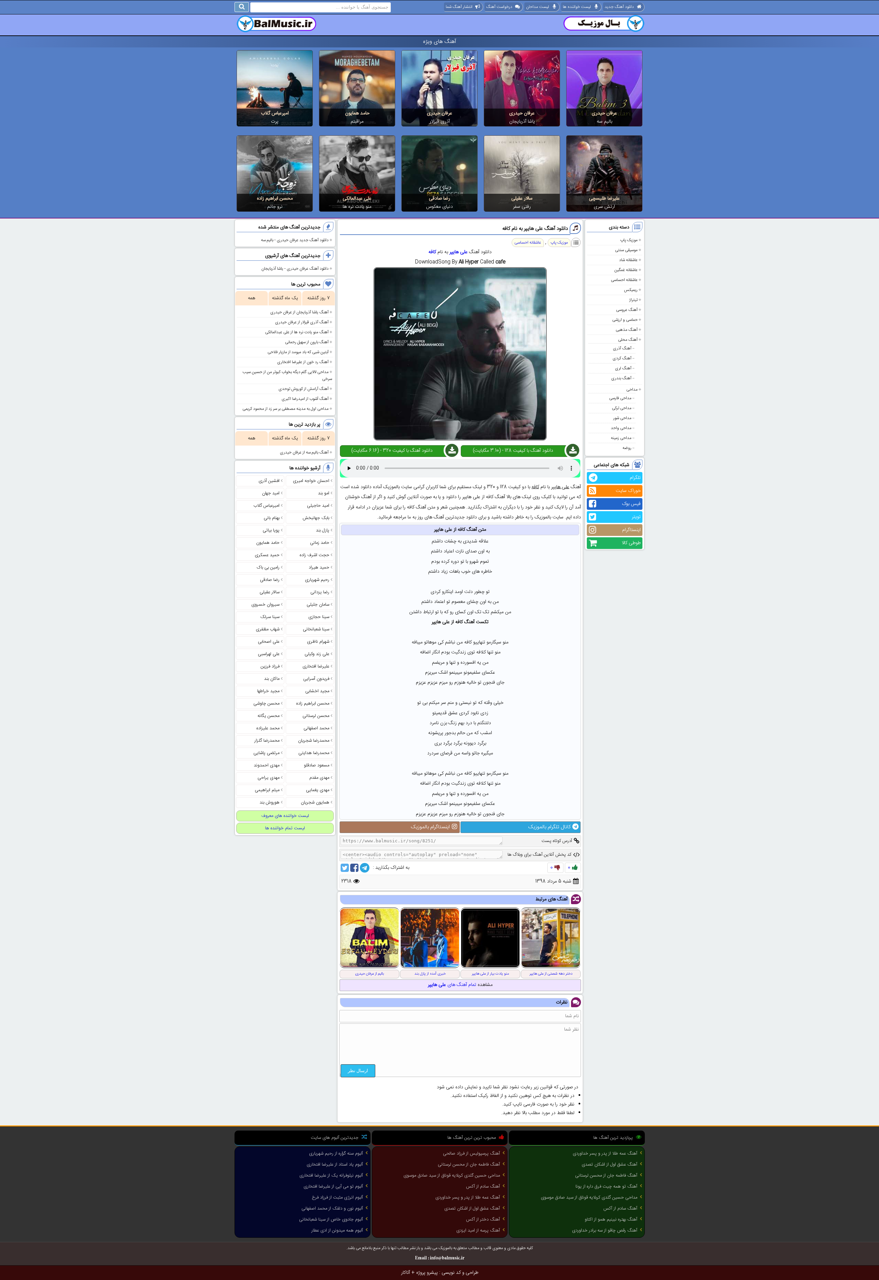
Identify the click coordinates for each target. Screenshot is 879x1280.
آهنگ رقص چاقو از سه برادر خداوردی (604, 1230)
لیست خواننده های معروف (285, 816)
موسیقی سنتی (626, 250)
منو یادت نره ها (357, 207)
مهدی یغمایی (317, 790)
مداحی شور (622, 418)
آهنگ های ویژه (439, 41)
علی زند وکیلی (317, 654)
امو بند (323, 493)
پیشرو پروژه (427, 1273)
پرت (274, 121)
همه (251, 298)
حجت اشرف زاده (314, 555)
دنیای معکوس (439, 207)
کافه (432, 252)
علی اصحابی (268, 641)
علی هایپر (458, 252)
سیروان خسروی (265, 604)
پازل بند (322, 530)
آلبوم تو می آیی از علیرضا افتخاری (333, 1186)
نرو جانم (275, 207)
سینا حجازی (318, 617)
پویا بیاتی (271, 530)
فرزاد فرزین (270, 666)
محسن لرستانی (315, 716)
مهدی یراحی (268, 778)
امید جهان (270, 493)
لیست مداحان (537, 6)
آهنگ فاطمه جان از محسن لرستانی (606, 1175)
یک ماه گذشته (285, 298)
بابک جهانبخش (315, 518)
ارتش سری (604, 207)
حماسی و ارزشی (625, 319)
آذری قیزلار (440, 121)
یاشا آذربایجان (522, 121)
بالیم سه (604, 121)
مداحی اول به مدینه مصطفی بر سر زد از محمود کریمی (285, 408)
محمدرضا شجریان (313, 740)
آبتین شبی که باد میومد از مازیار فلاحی (298, 352)
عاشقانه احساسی (624, 280)
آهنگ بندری (621, 378)
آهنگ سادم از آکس (620, 1208)
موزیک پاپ (629, 240)
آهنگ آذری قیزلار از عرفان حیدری (302, 322)
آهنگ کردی (622, 358)
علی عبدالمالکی (357, 198)
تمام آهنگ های (452, 985)
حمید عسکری (267, 555)
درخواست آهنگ (499, 6)
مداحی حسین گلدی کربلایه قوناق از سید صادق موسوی (589, 1197)
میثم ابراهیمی (267, 790)
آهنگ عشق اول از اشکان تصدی (609, 1164)
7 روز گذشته (318, 298)
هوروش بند (269, 802)
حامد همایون (357, 113)
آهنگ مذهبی (627, 329)
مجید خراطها (268, 691)
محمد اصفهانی (316, 728)
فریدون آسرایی (316, 679)
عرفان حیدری (604, 113)
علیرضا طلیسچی (604, 198)
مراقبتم (357, 121)
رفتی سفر (522, 207)
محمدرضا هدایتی (313, 753)
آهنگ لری (623, 368)
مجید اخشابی (317, 691)
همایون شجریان (315, 802)
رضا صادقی (439, 198)
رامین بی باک (268, 567)
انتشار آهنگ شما (459, 6)
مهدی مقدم (319, 778)
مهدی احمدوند (266, 765)
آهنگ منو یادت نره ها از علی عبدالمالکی (297, 332)
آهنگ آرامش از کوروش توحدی (303, 388)
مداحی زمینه (621, 438)
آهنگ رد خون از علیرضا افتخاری (303, 362)
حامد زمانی (319, 543)
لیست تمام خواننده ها (285, 828)
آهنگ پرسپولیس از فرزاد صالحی (471, 1153)
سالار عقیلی (522, 198)
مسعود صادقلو (316, 765)
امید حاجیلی (318, 505)
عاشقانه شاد (628, 260)
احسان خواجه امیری (311, 481)
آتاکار (405, 1273)
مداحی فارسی (620, 398)
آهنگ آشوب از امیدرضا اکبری (305, 398)
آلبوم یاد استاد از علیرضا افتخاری (335, 1164)
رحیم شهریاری (317, 580)
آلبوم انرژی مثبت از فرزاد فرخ (337, 1197)
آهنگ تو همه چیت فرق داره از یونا (606, 1186)
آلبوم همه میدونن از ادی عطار (337, 1230)
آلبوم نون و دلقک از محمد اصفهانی (332, 1208)
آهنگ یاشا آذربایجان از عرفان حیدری (299, 312)
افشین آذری (269, 481)
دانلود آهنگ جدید (619, 6)
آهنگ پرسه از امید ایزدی (478, 1230)
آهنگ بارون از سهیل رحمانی (307, 342)
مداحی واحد (621, 428)
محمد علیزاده (267, 728)
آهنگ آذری (622, 348)
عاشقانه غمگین (626, 270)
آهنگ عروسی (627, 309)
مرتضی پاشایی (266, 753)
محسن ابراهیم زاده (275, 198)
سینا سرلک (269, 617)
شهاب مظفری (267, 629)
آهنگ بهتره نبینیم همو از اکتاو (611, 1219)
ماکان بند (271, 679)
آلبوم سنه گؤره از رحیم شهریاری (336, 1153)
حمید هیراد (319, 567)
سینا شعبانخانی (316, 629)
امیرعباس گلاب (275, 113)
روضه (627, 448)
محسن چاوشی (266, 703)
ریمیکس (631, 290)
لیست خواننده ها (577, 6)
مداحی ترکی (621, 408)
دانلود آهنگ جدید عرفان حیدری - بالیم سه (295, 240)
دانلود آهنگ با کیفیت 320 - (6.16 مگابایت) (392, 451)
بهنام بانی (271, 518)
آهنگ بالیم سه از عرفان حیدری (304, 452)
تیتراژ (633, 299)
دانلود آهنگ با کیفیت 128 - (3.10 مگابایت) (513, 451)
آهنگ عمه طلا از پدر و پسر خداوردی (605, 1153)
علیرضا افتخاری (315, 666)
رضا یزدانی (319, 592)
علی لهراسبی (268, 654)
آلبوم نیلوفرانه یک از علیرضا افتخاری (331, 1175)
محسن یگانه (268, 716)
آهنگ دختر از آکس (483, 1219)
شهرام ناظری (318, 641)
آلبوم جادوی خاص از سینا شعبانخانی (331, 1219)
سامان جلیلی (318, 604)
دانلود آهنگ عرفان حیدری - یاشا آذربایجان (295, 268)
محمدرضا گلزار (266, 740)
